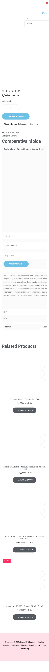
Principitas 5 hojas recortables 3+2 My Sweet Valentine (24, 537)
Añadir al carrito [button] (16, 264)
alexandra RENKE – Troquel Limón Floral (24, 606)
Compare (34, 124)
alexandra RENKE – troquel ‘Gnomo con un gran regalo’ (24, 468)
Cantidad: (6, 101)
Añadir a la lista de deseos (15, 124)
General (14, 136)
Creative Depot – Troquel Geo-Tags (25, 399)
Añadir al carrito (17, 116)
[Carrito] (46, 4)
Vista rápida (42, 373)
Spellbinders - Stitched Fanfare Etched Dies (23, 149)
